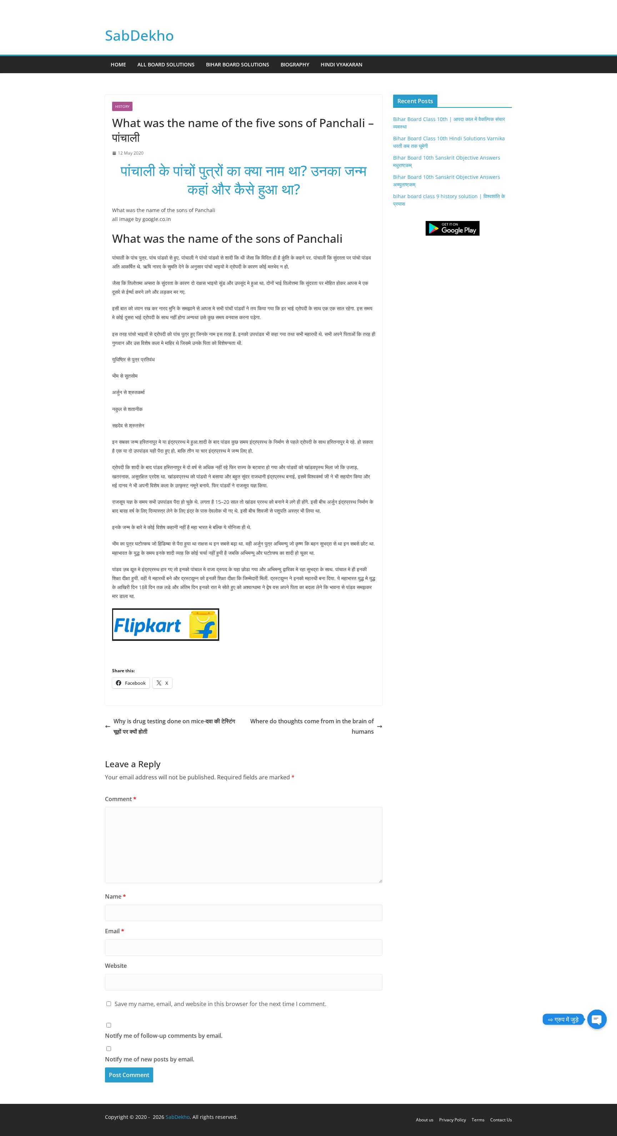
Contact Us (501, 1120)
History (122, 106)
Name (115, 896)
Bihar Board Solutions (237, 64)
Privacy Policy (452, 1120)
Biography (295, 64)
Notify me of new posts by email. (149, 1059)
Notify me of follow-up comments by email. (163, 1036)
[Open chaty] (597, 1019)
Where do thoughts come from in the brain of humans (312, 726)
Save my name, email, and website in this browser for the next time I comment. (220, 1004)
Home (118, 64)
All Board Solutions (166, 64)
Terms (478, 1120)
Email (114, 931)
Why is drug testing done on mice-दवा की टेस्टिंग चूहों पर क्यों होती (174, 726)
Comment (120, 799)
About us (424, 1120)
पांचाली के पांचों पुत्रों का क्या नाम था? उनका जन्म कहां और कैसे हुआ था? (244, 180)
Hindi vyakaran (341, 64)
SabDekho (139, 35)
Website (116, 966)
